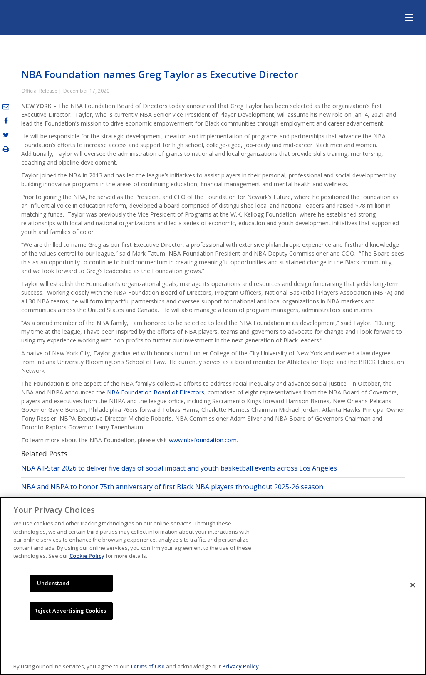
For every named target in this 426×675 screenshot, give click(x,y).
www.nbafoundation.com (203, 440)
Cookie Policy (86, 555)
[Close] (413, 585)
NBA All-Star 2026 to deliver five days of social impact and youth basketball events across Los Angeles (179, 468)
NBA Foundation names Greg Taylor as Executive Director (159, 74)
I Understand (52, 583)
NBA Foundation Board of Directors (155, 392)
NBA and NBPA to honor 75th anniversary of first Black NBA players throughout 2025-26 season (172, 486)
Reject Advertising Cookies (70, 610)
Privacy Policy (240, 666)
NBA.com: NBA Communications (79, 18)
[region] (213, 586)
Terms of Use (147, 666)
